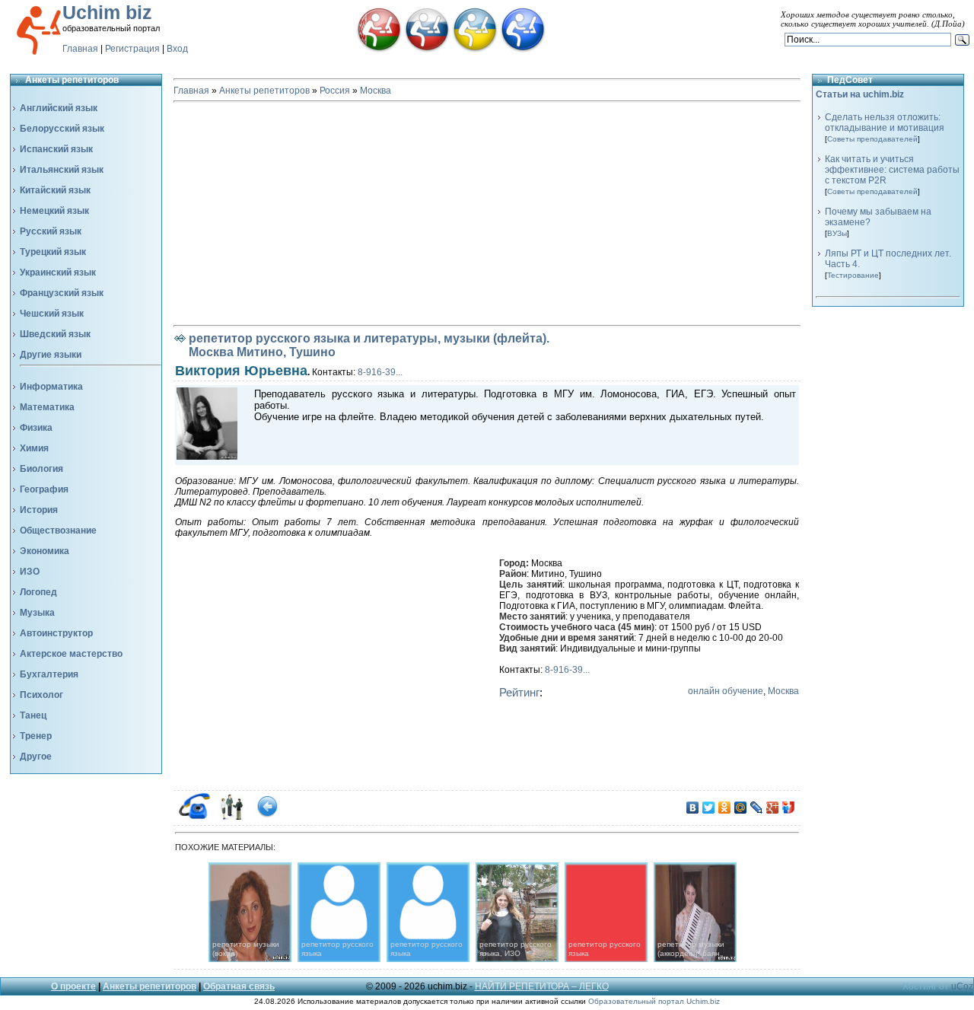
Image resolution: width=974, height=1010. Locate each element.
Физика (36, 427)
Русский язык (50, 231)
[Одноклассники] (725, 807)
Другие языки (50, 354)
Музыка (37, 612)
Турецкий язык (53, 252)
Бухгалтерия (49, 674)
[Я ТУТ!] (789, 807)
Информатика (51, 386)
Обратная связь (239, 986)
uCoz (962, 986)
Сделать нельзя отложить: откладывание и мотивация (884, 122)
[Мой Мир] (741, 807)
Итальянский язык (61, 169)
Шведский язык (55, 334)
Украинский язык (58, 272)
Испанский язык (56, 149)
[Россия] (427, 49)
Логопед (38, 592)
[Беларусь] (379, 49)
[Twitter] (709, 807)
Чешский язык (52, 313)
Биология (41, 469)
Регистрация (132, 48)
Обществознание (58, 530)
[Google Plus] (773, 807)
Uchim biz (107, 12)
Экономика (44, 551)
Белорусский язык (62, 128)
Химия (34, 448)
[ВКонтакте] (693, 807)
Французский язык (61, 293)
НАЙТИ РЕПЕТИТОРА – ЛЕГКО (542, 986)
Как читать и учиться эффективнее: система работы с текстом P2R (892, 170)
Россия (335, 90)
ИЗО (30, 571)
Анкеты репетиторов (264, 90)
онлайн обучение (725, 691)
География (44, 489)
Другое (36, 756)
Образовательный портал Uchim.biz (654, 1001)
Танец (33, 715)
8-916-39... (380, 372)
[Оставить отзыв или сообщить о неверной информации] (231, 816)
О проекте (73, 986)
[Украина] (475, 49)
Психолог (41, 695)
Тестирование (853, 275)
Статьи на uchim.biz (860, 94)
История (39, 510)
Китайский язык (55, 190)
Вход (177, 48)
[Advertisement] (487, 213)
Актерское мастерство (71, 653)
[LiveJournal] (757, 807)
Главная (80, 48)
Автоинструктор (56, 633)
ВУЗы (837, 233)
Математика (47, 407)
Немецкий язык (54, 211)
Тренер (36, 736)
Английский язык (58, 108)
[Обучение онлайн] (523, 49)
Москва (375, 90)
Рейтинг (519, 692)
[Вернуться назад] (267, 816)
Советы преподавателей (872, 139)
